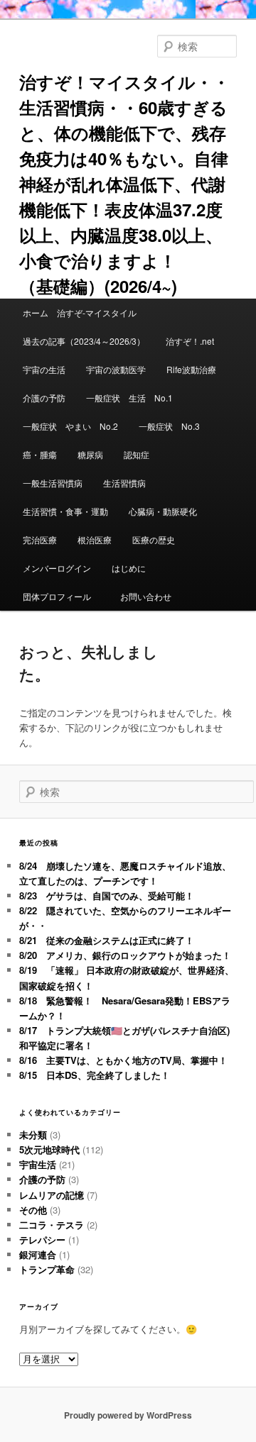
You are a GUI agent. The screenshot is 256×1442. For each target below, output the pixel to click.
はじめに (129, 568)
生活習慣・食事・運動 (65, 511)
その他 (33, 1209)
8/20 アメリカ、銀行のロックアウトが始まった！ (125, 955)
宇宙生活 (37, 1164)
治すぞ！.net (190, 341)
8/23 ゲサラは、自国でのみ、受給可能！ (106, 895)
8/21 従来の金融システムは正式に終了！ (106, 940)
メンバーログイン (57, 568)
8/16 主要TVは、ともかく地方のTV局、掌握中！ (123, 1060)
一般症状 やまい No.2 (70, 426)
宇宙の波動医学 (116, 369)
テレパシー (42, 1239)
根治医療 (95, 539)
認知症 (136, 454)
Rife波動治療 (191, 369)
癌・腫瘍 (40, 454)
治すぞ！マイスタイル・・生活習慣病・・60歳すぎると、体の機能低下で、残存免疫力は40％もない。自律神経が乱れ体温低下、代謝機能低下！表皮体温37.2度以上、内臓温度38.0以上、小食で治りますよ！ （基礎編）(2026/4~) (124, 184)
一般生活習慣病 (52, 483)
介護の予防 (44, 398)
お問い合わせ (145, 596)
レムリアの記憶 (51, 1195)
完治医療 (40, 539)
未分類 (33, 1134)
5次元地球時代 (49, 1149)
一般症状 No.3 (169, 426)
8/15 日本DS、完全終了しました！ (94, 1075)
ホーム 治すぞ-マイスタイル (80, 312)
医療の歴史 (153, 539)
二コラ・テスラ (51, 1224)
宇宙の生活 (44, 369)
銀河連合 (37, 1254)
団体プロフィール (61, 596)
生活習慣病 (124, 483)
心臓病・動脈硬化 (163, 511)
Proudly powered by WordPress (128, 1415)
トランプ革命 (47, 1269)
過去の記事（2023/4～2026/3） (84, 341)
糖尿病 (90, 454)
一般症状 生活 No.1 (129, 398)
